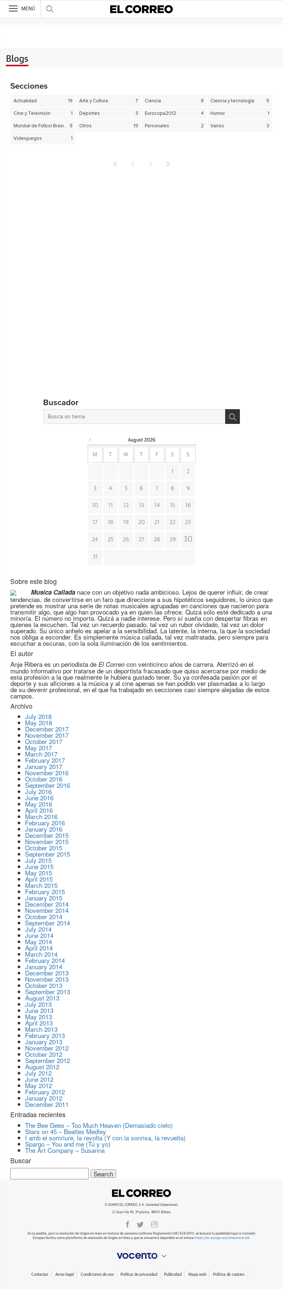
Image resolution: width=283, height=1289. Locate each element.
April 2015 (39, 878)
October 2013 (43, 985)
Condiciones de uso (97, 1274)
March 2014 (41, 954)
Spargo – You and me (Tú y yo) (68, 1143)
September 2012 (47, 1060)
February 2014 (45, 960)
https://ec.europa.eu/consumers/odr (222, 1238)
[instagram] (154, 1224)
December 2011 (47, 1104)
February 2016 (45, 822)
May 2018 (38, 722)
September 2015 (47, 853)
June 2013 (39, 1010)
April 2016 (39, 810)
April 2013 (39, 1022)
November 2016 (47, 772)
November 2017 (47, 735)
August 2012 (42, 1066)
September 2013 (47, 991)
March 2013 (41, 1029)
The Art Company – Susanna (65, 1150)
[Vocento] (141, 1256)
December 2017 (47, 728)
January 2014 (43, 966)
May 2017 (38, 747)
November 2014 (47, 910)
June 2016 (39, 797)
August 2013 (42, 997)
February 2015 (45, 891)
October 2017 (43, 741)
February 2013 (45, 1035)
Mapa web (197, 1274)
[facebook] (127, 1224)
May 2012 (38, 1085)
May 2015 (38, 872)
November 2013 (47, 979)
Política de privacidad (138, 1274)
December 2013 (47, 972)
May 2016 (38, 803)
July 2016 (38, 791)
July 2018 (38, 716)
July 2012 (38, 1072)
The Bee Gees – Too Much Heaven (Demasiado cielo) (99, 1125)
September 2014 (47, 922)
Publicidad (172, 1274)
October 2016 (43, 778)
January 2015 (43, 897)
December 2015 (47, 835)
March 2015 (41, 885)
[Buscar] (232, 416)
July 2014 (38, 929)
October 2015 (43, 847)
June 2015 (39, 866)
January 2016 (43, 828)
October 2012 (43, 1054)
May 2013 (38, 1016)
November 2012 (47, 1047)
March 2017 (41, 753)
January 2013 (43, 1041)
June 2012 (39, 1079)
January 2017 (43, 766)
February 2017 (45, 760)
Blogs (17, 59)
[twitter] (140, 1224)
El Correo (141, 1193)
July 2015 (38, 860)
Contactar (39, 1274)
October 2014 (43, 916)
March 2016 (41, 816)
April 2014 (39, 947)
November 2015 (47, 841)
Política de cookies (229, 1274)
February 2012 (45, 1091)
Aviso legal (64, 1274)
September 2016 (47, 785)
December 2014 (47, 904)
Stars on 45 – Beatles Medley (65, 1131)
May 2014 (38, 941)
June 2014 (39, 935)
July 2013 (38, 1004)
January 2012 (43, 1097)
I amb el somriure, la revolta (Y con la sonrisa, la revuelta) (105, 1137)
